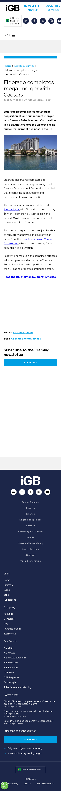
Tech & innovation (30, 561)
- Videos (19, 723)
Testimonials (10, 633)
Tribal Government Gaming (17, 687)
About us (8, 614)
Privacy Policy (12, 784)
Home (7, 65)
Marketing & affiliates (30, 532)
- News (18, 706)
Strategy (30, 555)
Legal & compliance (30, 520)
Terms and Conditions (45, 784)
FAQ (6, 624)
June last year (11, 209)
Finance (30, 514)
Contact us (9, 619)
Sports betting (30, 549)
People (30, 537)
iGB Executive (11, 662)
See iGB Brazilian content (12, 20)
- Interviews (21, 716)
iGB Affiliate (9, 652)
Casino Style (10, 682)
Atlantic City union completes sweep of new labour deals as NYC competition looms (30, 702)
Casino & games (24, 65)
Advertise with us (12, 629)
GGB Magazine (11, 677)
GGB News (9, 672)
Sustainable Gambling (30, 543)
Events (7, 590)
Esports (30, 508)
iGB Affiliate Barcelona (15, 657)
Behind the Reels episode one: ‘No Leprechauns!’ (28, 721)
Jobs (6, 595)
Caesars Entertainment (26, 338)
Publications (10, 600)
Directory (8, 585)
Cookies (27, 784)
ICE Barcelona (11, 667)
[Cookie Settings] (4, 785)
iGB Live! (8, 648)
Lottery (30, 526)
